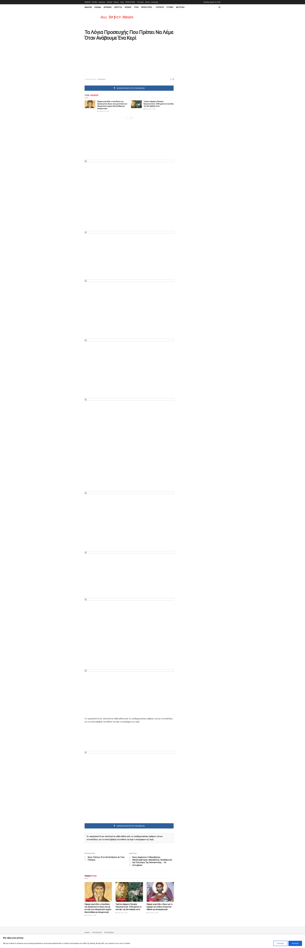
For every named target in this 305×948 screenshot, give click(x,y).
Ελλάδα (94, 2)
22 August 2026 (153, 913)
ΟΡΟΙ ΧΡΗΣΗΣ (97, 932)
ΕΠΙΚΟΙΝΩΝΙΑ (109, 932)
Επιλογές (280, 943)
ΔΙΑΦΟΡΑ (88, 2)
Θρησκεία (102, 2)
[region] (152, 941)
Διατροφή (154, 2)
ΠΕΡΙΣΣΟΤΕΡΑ (130, 2)
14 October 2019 (90, 79)
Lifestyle (109, 2)
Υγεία (122, 2)
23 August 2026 (150, 109)
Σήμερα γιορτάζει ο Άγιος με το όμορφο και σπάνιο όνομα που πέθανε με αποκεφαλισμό (159, 907)
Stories (147, 2)
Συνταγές (140, 2)
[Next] (131, 118)
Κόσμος (116, 2)
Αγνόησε (295, 943)
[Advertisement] (105, 59)
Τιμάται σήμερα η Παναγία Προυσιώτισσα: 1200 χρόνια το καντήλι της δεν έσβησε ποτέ (159, 103)
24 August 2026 (103, 111)
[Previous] (127, 118)
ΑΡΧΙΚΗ (87, 932)
